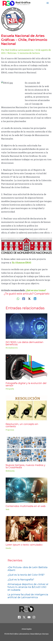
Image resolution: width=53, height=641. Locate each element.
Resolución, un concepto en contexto (22, 425)
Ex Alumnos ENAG (21, 262)
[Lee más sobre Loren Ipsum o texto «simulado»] (26, 528)
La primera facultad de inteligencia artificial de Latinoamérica (28, 596)
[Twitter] (29, 298)
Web (7, 509)
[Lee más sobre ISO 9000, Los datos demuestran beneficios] (26, 325)
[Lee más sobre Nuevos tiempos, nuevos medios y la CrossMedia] (26, 449)
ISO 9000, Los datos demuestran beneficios (24, 343)
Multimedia (10, 471)
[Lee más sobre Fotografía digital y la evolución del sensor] (26, 367)
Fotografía (10, 389)
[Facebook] (23, 298)
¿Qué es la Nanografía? (21, 579)
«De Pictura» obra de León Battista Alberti (27, 569)
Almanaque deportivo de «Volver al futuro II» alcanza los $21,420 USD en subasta (28, 587)
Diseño (8, 548)
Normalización (12, 348)
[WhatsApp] (18, 298)
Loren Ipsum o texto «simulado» (24, 544)
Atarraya (45, 634)
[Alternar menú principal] (47, 3)
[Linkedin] (35, 298)
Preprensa (10, 430)
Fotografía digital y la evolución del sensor (26, 384)
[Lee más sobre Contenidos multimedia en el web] (26, 489)
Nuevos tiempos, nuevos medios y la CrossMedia (25, 466)
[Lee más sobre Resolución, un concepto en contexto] (26, 408)
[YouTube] (29, 617)
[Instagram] (34, 617)
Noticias (11, 53)
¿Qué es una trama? (36, 290)
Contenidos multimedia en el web (26, 506)
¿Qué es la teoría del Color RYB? (26, 574)
